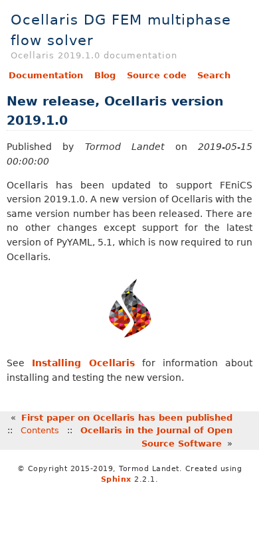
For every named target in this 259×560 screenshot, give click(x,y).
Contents (40, 430)
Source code (157, 75)
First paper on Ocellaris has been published (126, 418)
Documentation (46, 75)
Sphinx (116, 479)
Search (213, 75)
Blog (105, 75)
